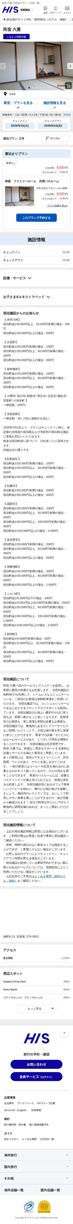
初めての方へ (11, 1139)
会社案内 (9, 1103)
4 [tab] (40, 88)
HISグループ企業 (46, 1103)
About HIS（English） (16, 1110)
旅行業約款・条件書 (15, 1124)
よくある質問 (29, 1139)
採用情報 (36, 1110)
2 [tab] (33, 88)
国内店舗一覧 (50, 1189)
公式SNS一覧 (47, 1139)
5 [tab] (44, 88)
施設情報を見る (54, 103)
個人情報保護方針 (39, 1124)
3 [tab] (36, 88)
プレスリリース (25, 1103)
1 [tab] (29, 88)
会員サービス (55, 12)
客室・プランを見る (18, 103)
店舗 (45, 12)
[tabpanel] (36, 66)
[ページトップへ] (64, 1032)
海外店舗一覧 (14, 1189)
